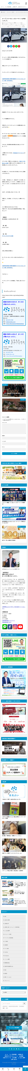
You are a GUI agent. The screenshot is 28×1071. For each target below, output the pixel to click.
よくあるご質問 (21, 1057)
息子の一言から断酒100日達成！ (9, 540)
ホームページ (5, 1006)
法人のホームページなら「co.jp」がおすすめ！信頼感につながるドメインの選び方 (20, 902)
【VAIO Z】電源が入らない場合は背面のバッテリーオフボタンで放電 (14, 817)
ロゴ (7, 1008)
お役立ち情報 (23, 507)
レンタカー (20, 26)
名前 (3, 435)
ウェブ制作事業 (8, 6)
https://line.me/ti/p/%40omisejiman (15, 323)
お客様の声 (15, 6)
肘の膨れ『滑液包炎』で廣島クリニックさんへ (12, 835)
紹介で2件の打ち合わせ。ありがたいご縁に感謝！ (20, 893)
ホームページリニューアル (13, 1006)
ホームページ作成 (13, 25)
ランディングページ (13, 26)
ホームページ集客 (5, 26)
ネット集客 (20, 24)
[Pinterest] (19, 46)
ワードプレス (21, 1006)
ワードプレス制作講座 (8, 937)
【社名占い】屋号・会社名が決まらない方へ (11, 799)
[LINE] (16, 46)
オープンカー (15, 24)
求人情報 (14, 1057)
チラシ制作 (6, 948)
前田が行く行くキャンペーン (11, 1056)
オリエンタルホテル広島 (7, 236)
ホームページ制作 (10, 12)
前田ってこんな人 (22, 526)
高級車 (23, 26)
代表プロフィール (7, 1057)
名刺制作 (6, 944)
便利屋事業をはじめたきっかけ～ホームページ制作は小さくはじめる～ (13, 522)
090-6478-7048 (9, 320)
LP (3, 24)
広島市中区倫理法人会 (8, 966)
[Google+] (13, 46)
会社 (5, 916)
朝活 (5, 969)
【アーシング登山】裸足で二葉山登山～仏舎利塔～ (13, 870)
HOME (3, 12)
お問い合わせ (14, 1059)
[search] (24, 1003)
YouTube (6, 952)
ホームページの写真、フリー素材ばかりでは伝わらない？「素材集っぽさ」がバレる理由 (20, 885)
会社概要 (21, 1056)
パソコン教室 (7, 959)
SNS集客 (6, 24)
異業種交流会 (7, 962)
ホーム (2, 6)
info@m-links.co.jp (10, 322)
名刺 (3, 1008)
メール (4, 441)
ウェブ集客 (10, 24)
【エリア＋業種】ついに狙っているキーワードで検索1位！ (13, 503)
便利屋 (5, 973)
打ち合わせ (6, 955)
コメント (4, 422)
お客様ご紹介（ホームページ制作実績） (12, 927)
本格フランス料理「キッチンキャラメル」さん (12, 853)
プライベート (7, 980)
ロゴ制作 (6, 941)
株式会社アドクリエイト (18, 153)
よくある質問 (7, 930)
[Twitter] (11, 46)
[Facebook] (8, 46)
